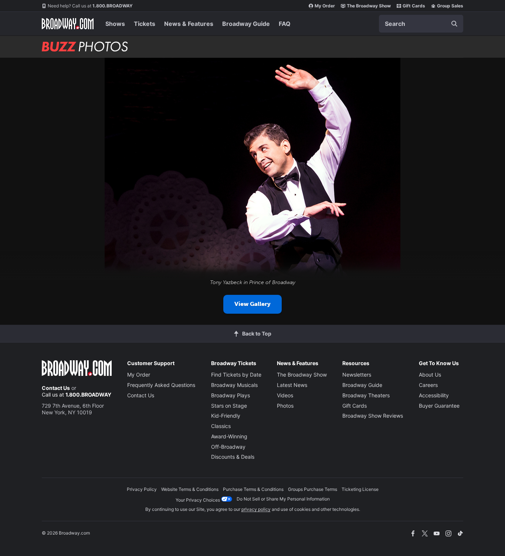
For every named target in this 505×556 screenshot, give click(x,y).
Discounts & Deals (232, 457)
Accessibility (434, 395)
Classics (221, 426)
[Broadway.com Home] (68, 23)
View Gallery (252, 303)
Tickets (144, 24)
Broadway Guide (246, 24)
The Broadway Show (369, 6)
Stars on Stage (229, 405)
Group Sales (450, 6)
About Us (430, 374)
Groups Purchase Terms (312, 489)
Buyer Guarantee (439, 405)
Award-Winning (229, 436)
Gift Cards (414, 6)
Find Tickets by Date (236, 374)
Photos (285, 405)
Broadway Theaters (366, 395)
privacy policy (256, 509)
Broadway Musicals (234, 385)
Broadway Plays (230, 395)
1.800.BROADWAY (90, 6)
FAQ (285, 24)
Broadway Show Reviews (372, 415)
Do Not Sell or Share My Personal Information (283, 499)
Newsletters (356, 374)
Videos (285, 395)
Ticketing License (360, 489)
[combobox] (421, 24)
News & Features (188, 24)
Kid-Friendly (225, 415)
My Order (325, 6)
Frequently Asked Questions (161, 385)
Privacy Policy (142, 489)
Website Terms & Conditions (189, 489)
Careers (428, 385)
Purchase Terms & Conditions (253, 489)
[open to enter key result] (454, 24)
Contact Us (56, 388)
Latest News (292, 385)
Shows (115, 24)
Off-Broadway (228, 447)
